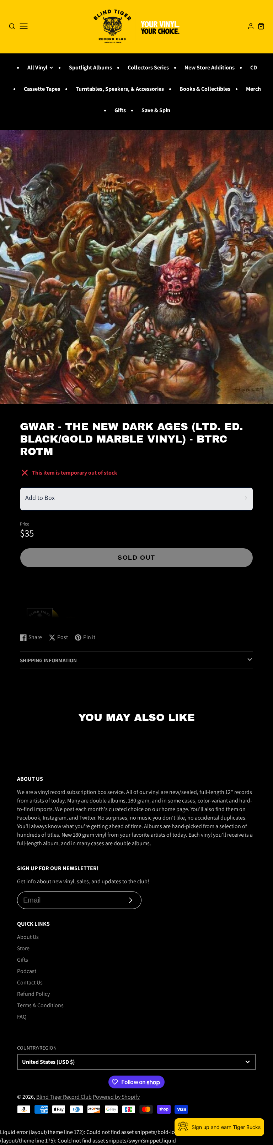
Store (23, 948)
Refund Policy (33, 994)
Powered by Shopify (116, 1096)
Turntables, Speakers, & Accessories (120, 89)
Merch (253, 89)
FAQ (22, 1016)
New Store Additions (209, 67)
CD (253, 67)
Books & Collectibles (205, 89)
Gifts (120, 110)
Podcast (26, 971)
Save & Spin (155, 110)
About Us (28, 937)
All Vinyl (37, 67)
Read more (34, 620)
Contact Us (30, 982)
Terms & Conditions (40, 1005)
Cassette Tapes (42, 89)
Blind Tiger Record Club (64, 1096)
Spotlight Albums (90, 67)
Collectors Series (148, 67)
